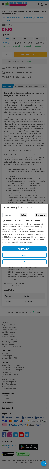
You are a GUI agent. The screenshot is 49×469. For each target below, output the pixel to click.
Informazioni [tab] (41, 215)
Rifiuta (24, 262)
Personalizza (24, 255)
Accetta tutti (24, 249)
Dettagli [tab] (23, 215)
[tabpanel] (24, 231)
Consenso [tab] (7, 215)
